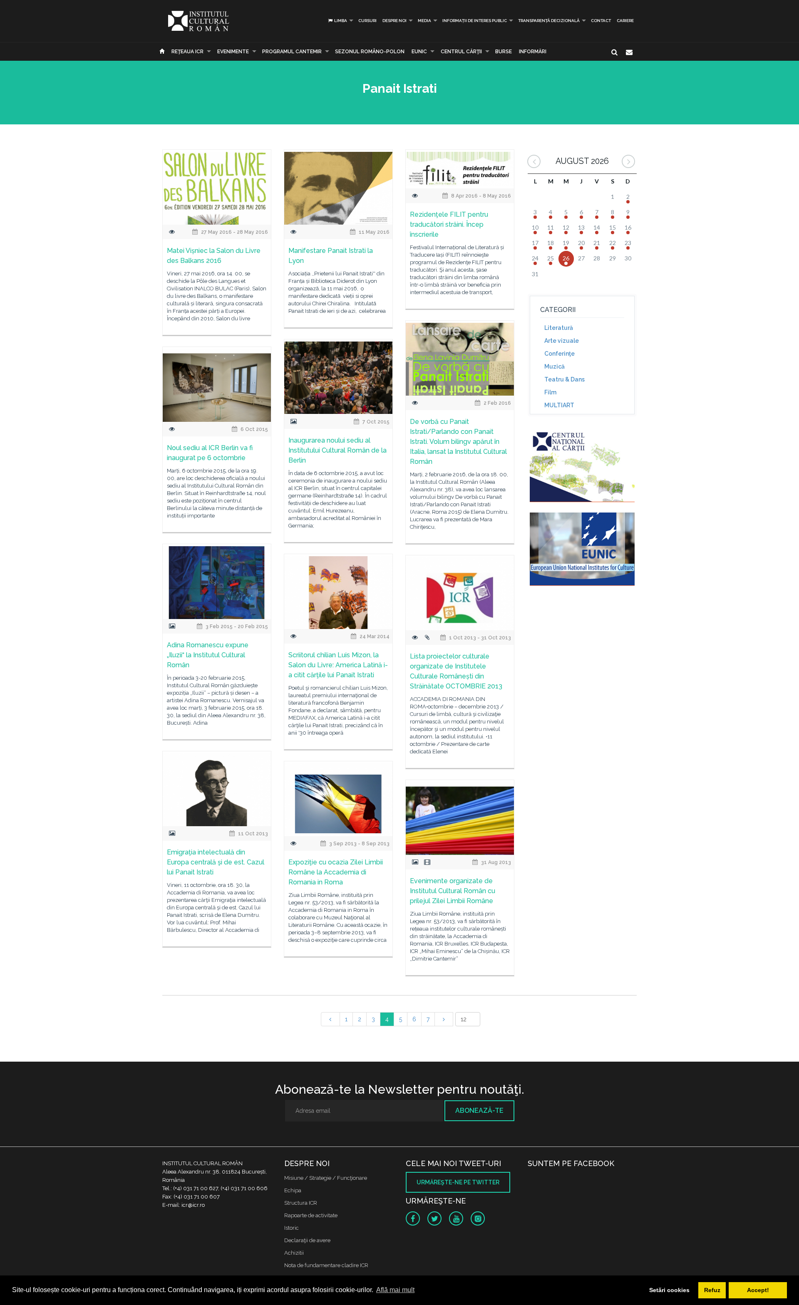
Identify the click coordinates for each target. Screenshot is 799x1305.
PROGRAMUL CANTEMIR (292, 51)
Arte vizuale (561, 340)
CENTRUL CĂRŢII (461, 51)
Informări (532, 51)
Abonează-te (479, 1110)
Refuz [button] (712, 1290)
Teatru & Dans (564, 379)
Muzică (554, 366)
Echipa (292, 1190)
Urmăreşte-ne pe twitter (458, 1182)
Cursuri (367, 20)
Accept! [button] (758, 1290)
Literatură (558, 327)
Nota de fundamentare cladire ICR (326, 1265)
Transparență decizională (549, 20)
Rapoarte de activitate (310, 1215)
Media (424, 20)
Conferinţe (559, 353)
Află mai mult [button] (395, 1289)
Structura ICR (300, 1203)
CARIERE (625, 20)
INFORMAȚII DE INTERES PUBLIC (474, 20)
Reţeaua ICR (187, 51)
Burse (503, 51)
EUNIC (419, 51)
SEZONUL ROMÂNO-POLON (369, 51)
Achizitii (294, 1253)
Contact (601, 20)
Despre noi (394, 20)
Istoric (291, 1228)
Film (550, 392)
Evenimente (233, 51)
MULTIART (559, 405)
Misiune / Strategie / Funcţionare (325, 1178)
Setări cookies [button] (669, 1290)
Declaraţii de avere (307, 1240)
